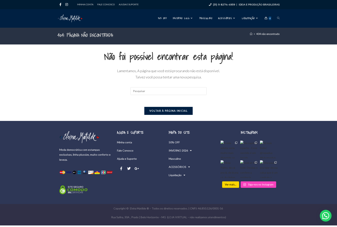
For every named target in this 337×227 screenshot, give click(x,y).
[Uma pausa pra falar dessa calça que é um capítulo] (269, 169)
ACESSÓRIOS (177, 166)
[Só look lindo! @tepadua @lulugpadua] (269, 149)
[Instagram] (67, 4)
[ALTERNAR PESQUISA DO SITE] (278, 18)
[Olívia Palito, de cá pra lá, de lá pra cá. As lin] (229, 169)
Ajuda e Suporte (129, 4)
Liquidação (175, 175)
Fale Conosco (106, 4)
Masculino (175, 158)
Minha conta (85, 4)
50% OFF (174, 142)
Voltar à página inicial (168, 110)
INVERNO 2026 (178, 150)
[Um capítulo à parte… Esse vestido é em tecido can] (249, 149)
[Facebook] (60, 4)
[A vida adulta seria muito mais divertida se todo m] (229, 149)
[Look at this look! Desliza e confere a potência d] (249, 169)
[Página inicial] (251, 33)
